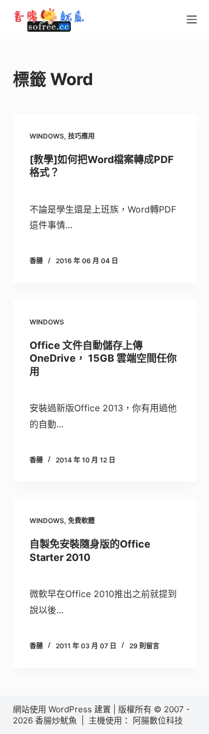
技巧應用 (81, 136)
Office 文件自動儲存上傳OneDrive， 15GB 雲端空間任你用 (103, 358)
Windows (47, 136)
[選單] (192, 19)
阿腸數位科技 (159, 720)
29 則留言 (144, 646)
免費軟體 (81, 520)
